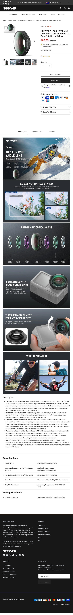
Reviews (52, 131)
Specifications (37, 131)
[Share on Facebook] (48, 26)
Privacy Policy (54, 604)
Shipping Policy (43, 529)
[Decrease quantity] (42, 66)
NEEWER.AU (10, 599)
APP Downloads (8, 568)
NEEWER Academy (44, 535)
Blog (39, 537)
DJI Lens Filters (12, 20)
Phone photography (28, 14)
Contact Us (7, 565)
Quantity (44, 62)
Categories (13, 14)
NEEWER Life (43, 14)
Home (4, 20)
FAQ (39, 541)
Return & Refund (44, 532)
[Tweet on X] (45, 26)
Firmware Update (9, 571)
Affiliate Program (9, 577)
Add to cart (55, 74)
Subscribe (44, 582)
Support (61, 14)
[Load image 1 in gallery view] (19, 40)
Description (22, 131)
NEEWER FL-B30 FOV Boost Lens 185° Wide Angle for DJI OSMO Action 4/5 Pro (39, 20)
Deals (53, 14)
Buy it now (55, 81)
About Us (41, 526)
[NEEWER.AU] (9, 8)
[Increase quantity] (50, 66)
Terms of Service (65, 604)
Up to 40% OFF (37, 3)
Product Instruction (9, 574)
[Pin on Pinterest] (50, 26)
